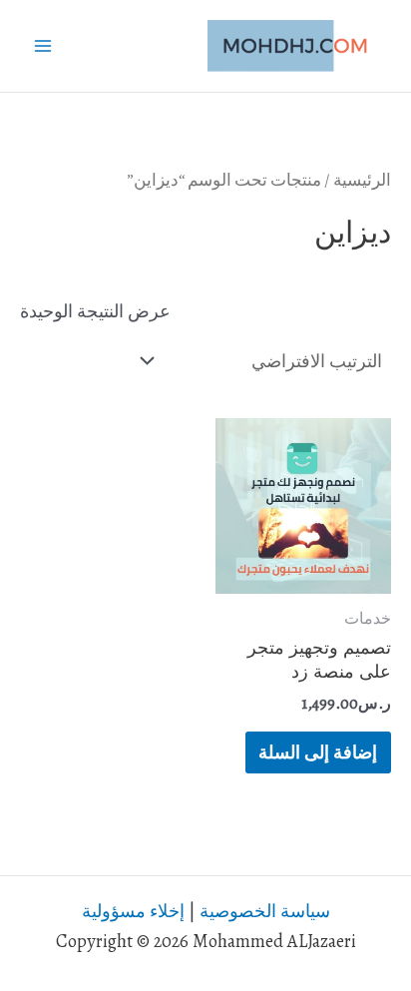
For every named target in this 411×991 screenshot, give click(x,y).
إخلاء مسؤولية (133, 910)
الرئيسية (362, 180)
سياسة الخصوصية (265, 910)
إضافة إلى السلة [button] (317, 752)
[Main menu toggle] (43, 46)
